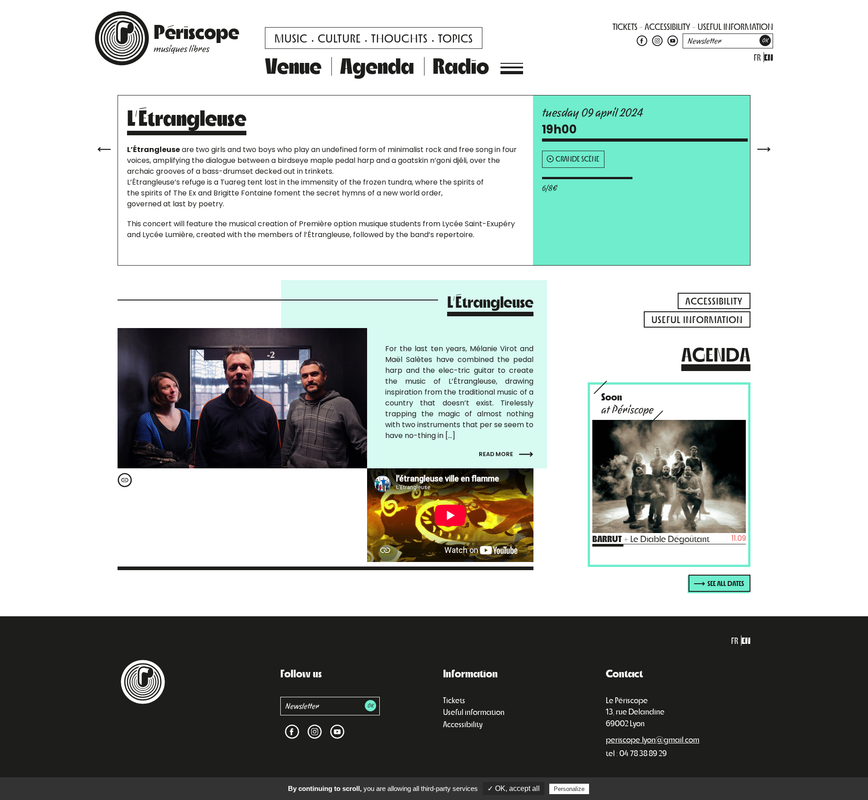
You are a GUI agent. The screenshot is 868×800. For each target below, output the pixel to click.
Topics (455, 38)
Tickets (454, 700)
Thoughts (399, 38)
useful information (735, 26)
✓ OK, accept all (513, 788)
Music (290, 38)
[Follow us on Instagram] (657, 40)
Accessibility (462, 724)
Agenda (377, 65)
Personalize (569, 789)
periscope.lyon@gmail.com (652, 739)
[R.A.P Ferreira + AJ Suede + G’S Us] (764, 148)
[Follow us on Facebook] (642, 40)
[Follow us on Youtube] (671, 40)
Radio (461, 65)
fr (757, 57)
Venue (293, 65)
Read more (496, 454)
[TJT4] (104, 148)
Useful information (474, 712)
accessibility (667, 26)
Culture (339, 38)
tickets (625, 26)
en (768, 57)
